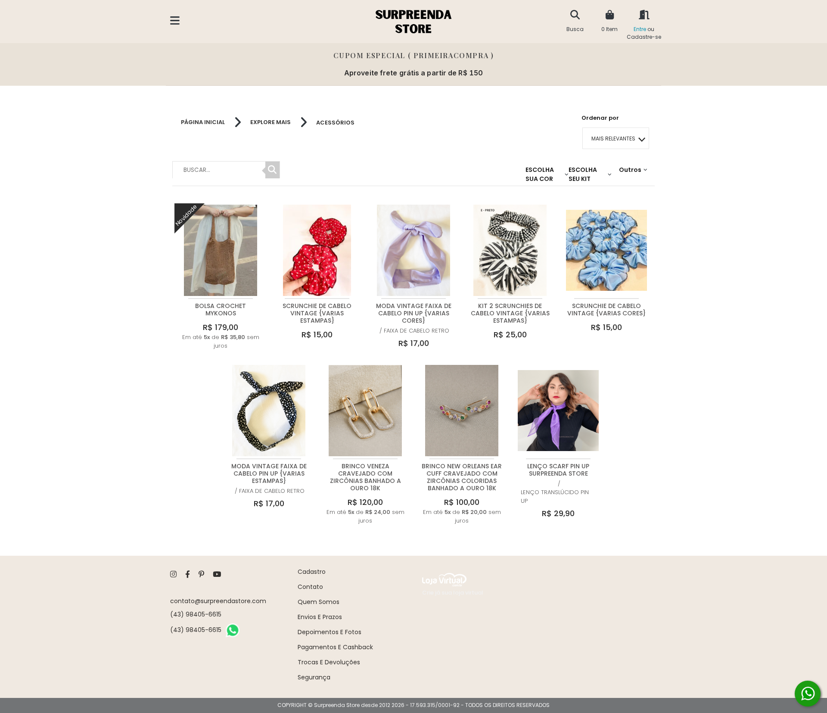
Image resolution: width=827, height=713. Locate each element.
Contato (310, 586)
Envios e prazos (320, 617)
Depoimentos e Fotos (329, 632)
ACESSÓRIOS (335, 122)
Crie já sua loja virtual (452, 592)
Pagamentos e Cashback (335, 647)
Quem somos (318, 602)
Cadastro (312, 571)
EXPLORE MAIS (270, 122)
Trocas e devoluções (329, 662)
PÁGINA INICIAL (203, 122)
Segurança (314, 677)
